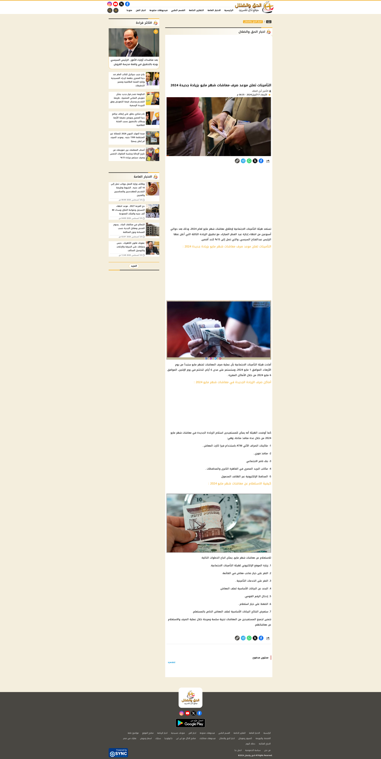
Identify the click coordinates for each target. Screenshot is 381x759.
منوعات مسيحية (178, 733)
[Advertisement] (218, 58)
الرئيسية (228, 10)
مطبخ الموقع (148, 733)
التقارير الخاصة (196, 10)
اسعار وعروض (146, 738)
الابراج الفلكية (265, 744)
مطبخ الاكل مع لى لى (186, 738)
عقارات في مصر (129, 738)
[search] (110, 10)
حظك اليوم (250, 744)
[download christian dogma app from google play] (190, 723)
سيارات (158, 738)
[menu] (116, 10)
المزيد (134, 266)
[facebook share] (261, 160)
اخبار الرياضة (162, 733)
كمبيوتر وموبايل (245, 738)
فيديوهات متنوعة (158, 10)
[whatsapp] (237, 160)
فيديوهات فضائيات (207, 738)
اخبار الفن (141, 10)
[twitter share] (255, 160)
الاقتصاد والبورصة (263, 738)
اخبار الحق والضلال (253, 21)
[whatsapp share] (249, 160)
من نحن (267, 750)
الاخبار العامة (214, 10)
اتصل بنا (238, 750)
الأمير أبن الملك (260, 91)
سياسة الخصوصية (253, 750)
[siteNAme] (254, 7)
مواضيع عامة (133, 733)
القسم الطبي (178, 10)
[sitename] (190, 698)
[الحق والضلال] (268, 21)
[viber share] (243, 160)
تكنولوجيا (168, 738)
